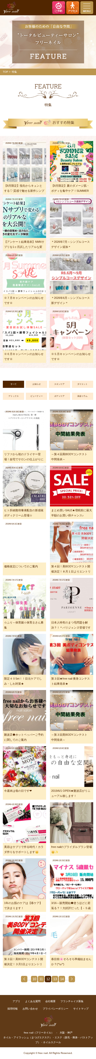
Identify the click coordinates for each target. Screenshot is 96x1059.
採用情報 (12, 1008)
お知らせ (37, 384)
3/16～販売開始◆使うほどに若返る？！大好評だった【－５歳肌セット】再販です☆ (71, 906)
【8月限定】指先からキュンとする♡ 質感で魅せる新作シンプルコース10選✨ (24, 189)
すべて (13, 384)
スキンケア (59, 384)
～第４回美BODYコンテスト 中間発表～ (70, 457)
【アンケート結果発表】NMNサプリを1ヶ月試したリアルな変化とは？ (24, 245)
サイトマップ (81, 1008)
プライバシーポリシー (55, 1008)
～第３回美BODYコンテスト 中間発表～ (70, 737)
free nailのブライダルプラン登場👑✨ (71, 849)
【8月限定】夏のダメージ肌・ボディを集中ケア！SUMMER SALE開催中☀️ (70, 189)
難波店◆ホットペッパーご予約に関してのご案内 (24, 737)
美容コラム (82, 396)
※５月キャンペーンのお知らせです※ (71, 356)
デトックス (13, 396)
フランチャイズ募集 (71, 1001)
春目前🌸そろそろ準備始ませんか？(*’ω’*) (71, 962)
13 (55, 979)
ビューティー (36, 396)
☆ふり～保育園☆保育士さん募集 (24, 625)
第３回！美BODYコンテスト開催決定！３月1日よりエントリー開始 (23, 963)
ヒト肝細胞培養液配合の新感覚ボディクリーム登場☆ (24, 513)
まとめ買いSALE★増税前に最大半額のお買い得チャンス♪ (71, 513)
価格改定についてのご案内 (21, 566)
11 (41, 979)
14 (62, 979)
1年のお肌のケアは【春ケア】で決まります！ (23, 905)
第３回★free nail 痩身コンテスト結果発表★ (70, 681)
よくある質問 (32, 1001)
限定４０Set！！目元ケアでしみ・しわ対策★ (23, 681)
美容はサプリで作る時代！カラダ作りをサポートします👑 (24, 849)
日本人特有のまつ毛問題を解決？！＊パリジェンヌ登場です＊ (71, 626)
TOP (5, 71)
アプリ (16, 1001)
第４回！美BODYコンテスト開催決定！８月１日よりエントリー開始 (71, 570)
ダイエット (82, 384)
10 (34, 979)
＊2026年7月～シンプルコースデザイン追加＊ (70, 244)
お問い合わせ (30, 1008)
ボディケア (59, 396)
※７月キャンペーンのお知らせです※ (24, 300)
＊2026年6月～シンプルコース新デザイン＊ (70, 300)
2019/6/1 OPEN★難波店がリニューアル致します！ (70, 793)
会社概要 (50, 1001)
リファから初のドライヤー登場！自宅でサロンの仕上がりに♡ (24, 458)
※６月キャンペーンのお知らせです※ (24, 356)
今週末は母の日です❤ (18, 790)
